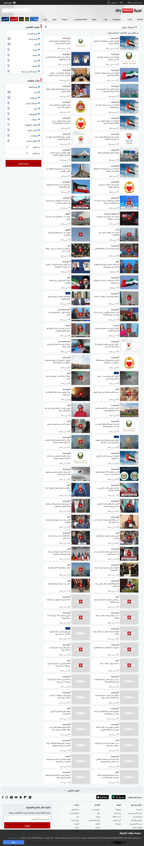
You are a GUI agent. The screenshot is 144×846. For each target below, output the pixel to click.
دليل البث (118, 823)
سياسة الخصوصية (136, 823)
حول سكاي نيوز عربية (135, 813)
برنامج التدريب (137, 816)
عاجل (21, 19)
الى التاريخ (36, 153)
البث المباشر (117, 820)
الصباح (77, 823)
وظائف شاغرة (137, 827)
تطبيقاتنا (118, 809)
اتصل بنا (139, 809)
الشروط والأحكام (136, 820)
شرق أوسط (117, 19)
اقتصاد (97, 823)
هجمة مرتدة (75, 820)
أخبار (130, 19)
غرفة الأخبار (75, 809)
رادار (77, 816)
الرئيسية (140, 19)
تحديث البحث (23, 163)
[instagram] (6, 797)
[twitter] (11, 797)
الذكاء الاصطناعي (81, 19)
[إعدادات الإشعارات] (27, 19)
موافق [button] (13, 842)
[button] (14, 19)
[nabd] (30, 797)
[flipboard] (25, 797)
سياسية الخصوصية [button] (13, 837)
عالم (105, 19)
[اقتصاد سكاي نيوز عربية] (34, 19)
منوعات (64, 19)
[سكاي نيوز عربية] (129, 11)
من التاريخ (36, 146)
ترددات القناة (117, 816)
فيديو (54, 19)
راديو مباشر (117, 813)
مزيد (45, 19)
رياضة (94, 19)
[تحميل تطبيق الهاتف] (111, 797)
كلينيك (77, 827)
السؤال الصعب (74, 813)
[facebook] (2, 797)
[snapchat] (20, 797)
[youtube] (16, 797)
